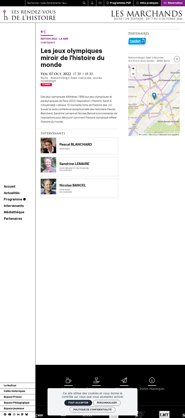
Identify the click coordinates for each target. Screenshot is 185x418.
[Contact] (100, 3)
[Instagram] (14, 414)
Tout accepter (78, 402)
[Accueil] (12, 3)
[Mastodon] (22, 414)
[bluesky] (26, 414)
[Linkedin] (18, 414)
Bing (155, 134)
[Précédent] (43, 32)
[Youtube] (9, 414)
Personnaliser (107, 402)
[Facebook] (5, 414)
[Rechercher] (84, 3)
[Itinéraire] (177, 59)
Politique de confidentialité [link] (92, 409)
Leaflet (144, 134)
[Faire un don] (92, 3)
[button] (154, 96)
